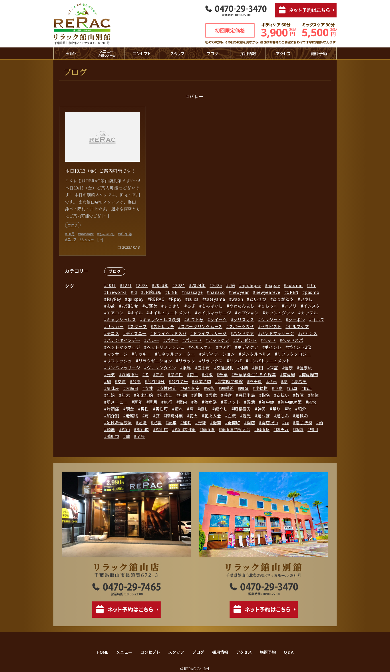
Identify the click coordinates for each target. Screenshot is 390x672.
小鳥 (278, 388)
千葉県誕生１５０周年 (255, 374)
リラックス (212, 361)
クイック (218, 319)
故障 (299, 395)
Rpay (176, 299)
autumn (294, 285)
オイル (136, 313)
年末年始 (144, 395)
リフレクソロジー (294, 354)
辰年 (172, 422)
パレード (193, 340)
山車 (293, 388)
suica (193, 299)
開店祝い (270, 422)
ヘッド (269, 340)
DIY (312, 285)
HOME (71, 53)
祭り (276, 409)
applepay (251, 285)
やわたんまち (241, 306)
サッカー (115, 326)
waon (237, 299)
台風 (136, 381)
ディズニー (136, 333)
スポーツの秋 (241, 326)
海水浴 (210, 402)
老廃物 (132, 415)
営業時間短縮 (230, 381)
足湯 (142, 422)
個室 (274, 367)
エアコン (115, 313)
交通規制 (225, 367)
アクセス (283, 53)
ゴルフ (317, 319)
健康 (288, 367)
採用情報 (248, 53)
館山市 (142, 429)
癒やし (221, 409)
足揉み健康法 (119, 422)
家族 (210, 388)
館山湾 (208, 429)
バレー (153, 340)
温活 (251, 402)
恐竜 (212, 395)
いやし (306, 299)
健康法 (305, 367)
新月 (153, 402)
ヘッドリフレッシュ (165, 347)
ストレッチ (163, 326)
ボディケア (248, 347)
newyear (240, 292)
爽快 (312, 402)
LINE (173, 292)
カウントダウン (279, 313)
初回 (194, 374)
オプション (248, 313)
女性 (149, 388)
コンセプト (142, 53)
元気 (111, 374)
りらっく (269, 306)
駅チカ (282, 429)
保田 (259, 367)
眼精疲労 (242, 409)
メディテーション (218, 354)
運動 (187, 422)
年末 (126, 395)
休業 (244, 367)
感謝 (228, 395)
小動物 (261, 388)
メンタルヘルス (256, 354)
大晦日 (132, 388)
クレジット (271, 319)
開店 (251, 422)
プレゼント (246, 340)
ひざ (191, 306)
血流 (232, 415)
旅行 (168, 402)
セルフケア (298, 326)
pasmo (312, 292)
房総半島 (246, 395)
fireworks (117, 292)
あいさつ (258, 299)
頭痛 (111, 429)
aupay (274, 285)
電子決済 (303, 422)
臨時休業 (174, 415)
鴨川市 (113, 436)
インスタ (311, 306)
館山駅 (263, 429)
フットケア (218, 340)
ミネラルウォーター (176, 354)
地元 (272, 381)
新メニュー (117, 402)
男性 (145, 409)
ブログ (212, 53)
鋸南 (217, 422)
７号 (140, 436)
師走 (308, 388)
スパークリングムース (201, 326)
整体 (314, 395)
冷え (160, 374)
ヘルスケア (201, 347)
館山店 (162, 429)
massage (193, 292)
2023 (143, 285)
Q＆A (288, 652)
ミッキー (142, 354)
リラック (186, 361)
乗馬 (187, 367)
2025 (217, 285)
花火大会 (212, 415)
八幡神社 (130, 374)
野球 (202, 422)
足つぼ (264, 415)
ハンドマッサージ (277, 333)
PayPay (114, 299)
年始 (111, 395)
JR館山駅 (152, 292)
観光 (246, 415)
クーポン (296, 319)
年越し (166, 395)
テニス (113, 333)
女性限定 (168, 388)
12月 (127, 285)
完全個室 (191, 388)
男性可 (162, 409)
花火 (194, 415)
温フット (232, 402)
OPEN (292, 292)
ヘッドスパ (292, 340)
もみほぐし (212, 306)
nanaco (217, 292)
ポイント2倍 (299, 347)
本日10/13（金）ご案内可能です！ (100, 170)
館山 (126, 429)
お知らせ (130, 306)
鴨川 (314, 429)
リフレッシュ (119, 361)
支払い (282, 395)
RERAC (157, 299)
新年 (138, 402)
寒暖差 (227, 388)
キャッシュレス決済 (161, 319)
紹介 (302, 409)
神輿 (262, 409)
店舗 (183, 395)
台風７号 (179, 381)
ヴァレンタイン (161, 367)
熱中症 (268, 402)
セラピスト (271, 326)
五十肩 (204, 367)
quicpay (136, 299)
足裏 (157, 422)
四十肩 (255, 381)
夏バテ (300, 381)
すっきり (172, 306)
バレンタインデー (123, 340)
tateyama (215, 299)
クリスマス (243, 319)
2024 (180, 285)
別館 (208, 374)
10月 (111, 285)
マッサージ (117, 354)
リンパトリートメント (269, 361)
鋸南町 (234, 422)
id (135, 292)
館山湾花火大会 (236, 429)
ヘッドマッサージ (123, 347)
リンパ (235, 361)
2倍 (231, 285)
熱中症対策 (291, 402)
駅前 (299, 429)
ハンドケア (243, 333)
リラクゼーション (155, 361)
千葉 (223, 374)
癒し (204, 409)
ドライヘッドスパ (169, 333)
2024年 (199, 285)
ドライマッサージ (209, 333)
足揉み (301, 415)
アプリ (290, 306)
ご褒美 (151, 306)
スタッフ (177, 53)
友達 (121, 381)
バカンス (309, 333)
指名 (266, 395)
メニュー (124, 652)
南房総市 (310, 374)
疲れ (179, 409)
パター (172, 340)
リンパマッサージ (123, 367)
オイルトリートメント (170, 313)
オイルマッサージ (214, 313)
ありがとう (283, 299)
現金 (130, 409)
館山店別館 (185, 429)
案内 (183, 402)
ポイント (273, 347)
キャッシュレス (121, 319)
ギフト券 (195, 319)
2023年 (161, 285)
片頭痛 (113, 409)
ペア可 (224, 347)
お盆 (111, 306)
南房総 (289, 374)
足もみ (282, 415)
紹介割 (113, 415)
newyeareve (268, 292)
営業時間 (202, 381)
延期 (198, 395)
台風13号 (156, 381)
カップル (309, 313)
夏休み (113, 388)
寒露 (244, 388)
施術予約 (319, 53)
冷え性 (176, 374)
